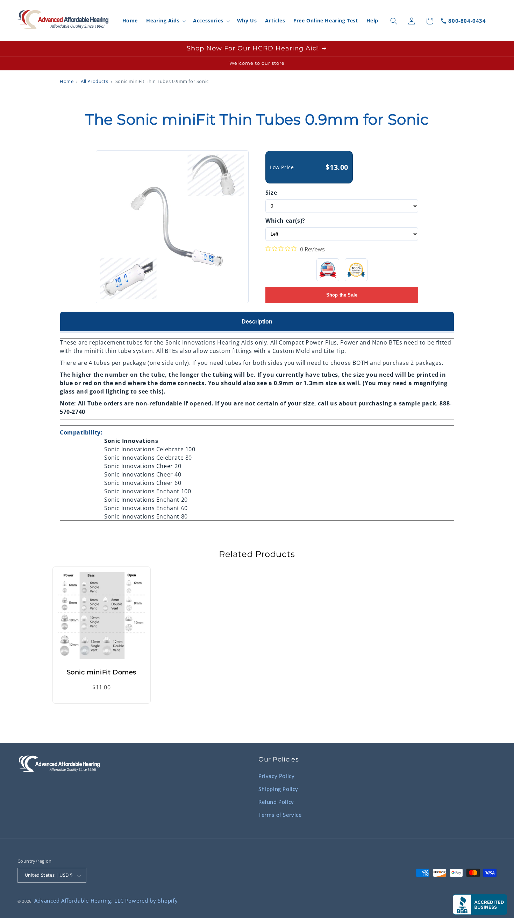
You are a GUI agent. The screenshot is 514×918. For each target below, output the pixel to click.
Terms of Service (280, 814)
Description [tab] (257, 322)
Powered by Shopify (151, 900)
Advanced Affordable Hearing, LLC (79, 900)
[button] (165, 21)
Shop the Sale (342, 295)
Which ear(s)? (285, 220)
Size (271, 192)
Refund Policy (276, 801)
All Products (94, 81)
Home (66, 81)
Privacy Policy (276, 775)
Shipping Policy (278, 788)
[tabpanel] (257, 426)
